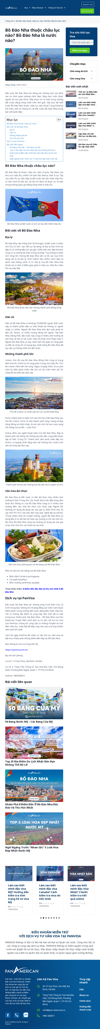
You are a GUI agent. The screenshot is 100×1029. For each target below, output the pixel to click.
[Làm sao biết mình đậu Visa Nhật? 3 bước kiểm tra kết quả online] (71, 127)
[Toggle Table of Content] (57, 119)
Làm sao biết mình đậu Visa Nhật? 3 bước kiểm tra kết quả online (87, 126)
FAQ (81, 989)
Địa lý (12, 129)
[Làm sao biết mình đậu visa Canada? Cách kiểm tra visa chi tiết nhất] (71, 116)
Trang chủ (9, 21)
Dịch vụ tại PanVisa (15, 141)
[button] (88, 4)
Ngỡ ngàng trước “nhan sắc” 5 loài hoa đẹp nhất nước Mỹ (34, 158)
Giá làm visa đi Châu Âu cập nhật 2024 (87, 145)
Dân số (13, 132)
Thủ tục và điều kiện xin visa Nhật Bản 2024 (87, 94)
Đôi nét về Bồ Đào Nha (17, 126)
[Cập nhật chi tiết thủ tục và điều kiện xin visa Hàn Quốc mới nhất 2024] (71, 137)
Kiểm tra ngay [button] (79, 50)
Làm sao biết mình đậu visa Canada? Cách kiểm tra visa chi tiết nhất (87, 116)
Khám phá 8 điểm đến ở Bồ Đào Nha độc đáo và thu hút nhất (33, 154)
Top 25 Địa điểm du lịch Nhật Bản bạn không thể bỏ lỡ (32, 150)
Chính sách (85, 1000)
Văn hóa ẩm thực (17, 138)
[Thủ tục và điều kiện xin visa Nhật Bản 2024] (71, 95)
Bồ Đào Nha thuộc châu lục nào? (22, 123)
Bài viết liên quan (15, 144)
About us (84, 995)
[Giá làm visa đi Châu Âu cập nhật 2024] (71, 148)
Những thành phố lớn (18, 135)
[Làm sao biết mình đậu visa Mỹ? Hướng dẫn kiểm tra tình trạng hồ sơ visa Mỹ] (71, 106)
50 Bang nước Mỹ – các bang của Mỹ (25, 147)
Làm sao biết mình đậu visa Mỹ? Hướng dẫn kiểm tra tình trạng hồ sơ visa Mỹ (87, 105)
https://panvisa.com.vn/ (16, 649)
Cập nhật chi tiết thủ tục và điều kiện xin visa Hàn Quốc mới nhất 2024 (87, 137)
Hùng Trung (10, 85)
